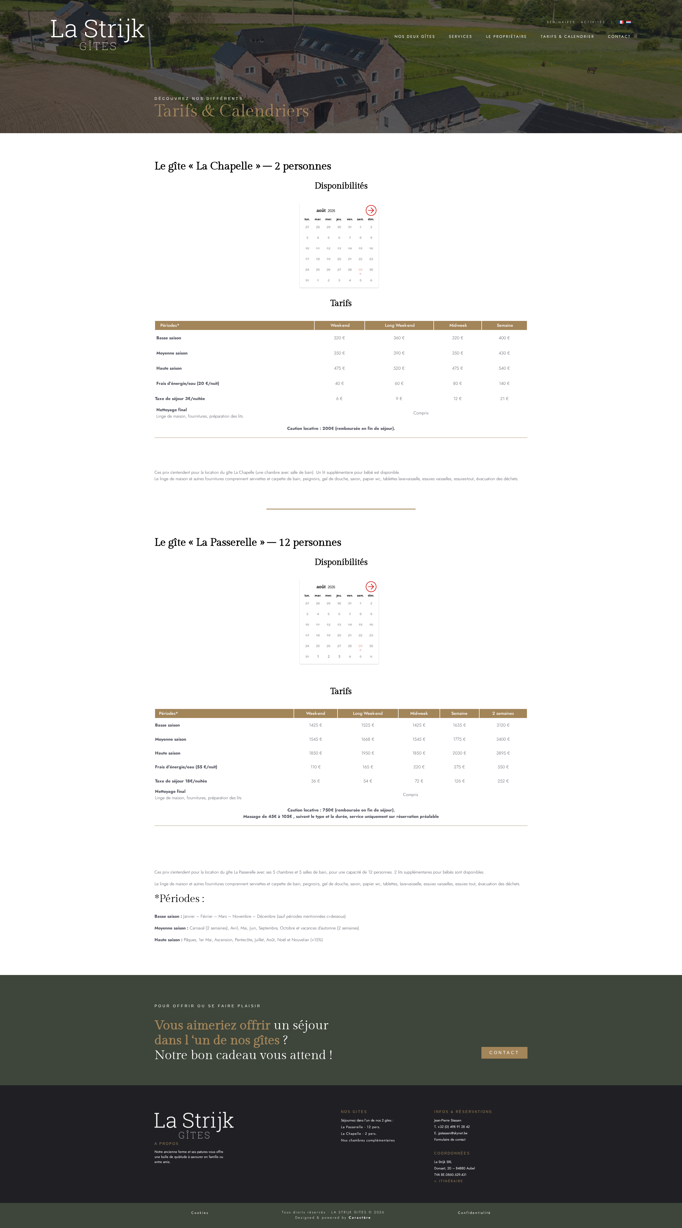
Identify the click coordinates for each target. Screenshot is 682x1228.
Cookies (200, 1212)
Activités (593, 22)
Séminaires (561, 22)
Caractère (360, 1217)
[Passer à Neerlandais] (628, 22)
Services (460, 36)
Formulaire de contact (449, 1139)
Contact (619, 36)
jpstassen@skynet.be (453, 1133)
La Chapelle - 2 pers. (359, 1133)
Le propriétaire (506, 36)
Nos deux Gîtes (415, 36)
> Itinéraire (448, 1181)
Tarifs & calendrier (567, 36)
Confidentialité (474, 1212)
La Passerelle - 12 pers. (361, 1126)
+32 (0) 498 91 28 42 (454, 1126)
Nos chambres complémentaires (368, 1140)
